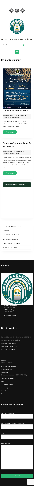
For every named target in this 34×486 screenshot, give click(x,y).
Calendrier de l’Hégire (7, 378)
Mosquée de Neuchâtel (17, 39)
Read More (10, 133)
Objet (2, 433)
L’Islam (3, 360)
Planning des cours (6, 362)
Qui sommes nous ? (7, 384)
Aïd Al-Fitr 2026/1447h (10, 247)
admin (22, 115)
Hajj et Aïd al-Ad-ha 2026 (10, 239)
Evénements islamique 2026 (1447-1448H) (14, 375)
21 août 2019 (9, 151)
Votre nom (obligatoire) (8, 413)
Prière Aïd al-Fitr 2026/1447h (11, 243)
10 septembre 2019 (11, 115)
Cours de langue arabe (15, 110)
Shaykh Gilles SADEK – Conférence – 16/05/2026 (16, 337)
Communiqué (5, 387)
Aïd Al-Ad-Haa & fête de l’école (12, 235)
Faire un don (5, 394)
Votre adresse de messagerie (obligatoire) (13, 423)
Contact (3, 391)
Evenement (4, 372)
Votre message (5, 443)
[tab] (17, 52)
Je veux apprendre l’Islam (8, 366)
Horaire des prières (6, 369)
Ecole (2, 381)
